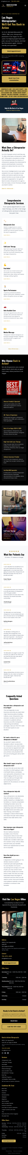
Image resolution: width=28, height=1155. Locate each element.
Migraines (4, 1099)
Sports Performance (7, 1066)
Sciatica (4, 1093)
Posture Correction (7, 1105)
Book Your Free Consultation (14, 79)
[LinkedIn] (8, 1053)
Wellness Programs (7, 1077)
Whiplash (4, 1097)
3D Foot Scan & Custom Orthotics (11, 1081)
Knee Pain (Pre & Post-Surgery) (10, 1114)
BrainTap (4, 1075)
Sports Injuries (5, 1101)
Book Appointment (14, 51)
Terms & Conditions (17, 1151)
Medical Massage (6, 1068)
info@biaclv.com (5, 1)
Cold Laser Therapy (7, 1062)
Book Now (14, 1021)
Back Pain (4, 1088)
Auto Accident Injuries (7, 1103)
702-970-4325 (15, 1)
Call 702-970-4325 (14, 1027)
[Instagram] (2, 1053)
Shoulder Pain (5, 1116)
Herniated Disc (5, 1095)
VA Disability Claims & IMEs (8, 1079)
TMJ (3, 1111)
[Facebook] (5, 1053)
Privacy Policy (9, 1151)
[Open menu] (25, 5)
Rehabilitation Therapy (8, 1073)
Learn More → (7, 511)
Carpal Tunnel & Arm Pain (8, 1109)
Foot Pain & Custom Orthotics (9, 1107)
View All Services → (14, 349)
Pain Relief (4, 1064)
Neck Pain (4, 1090)
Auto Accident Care (7, 1071)
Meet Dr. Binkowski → (8, 188)
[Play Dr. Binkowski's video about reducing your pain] (14, 67)
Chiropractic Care (6, 1060)
